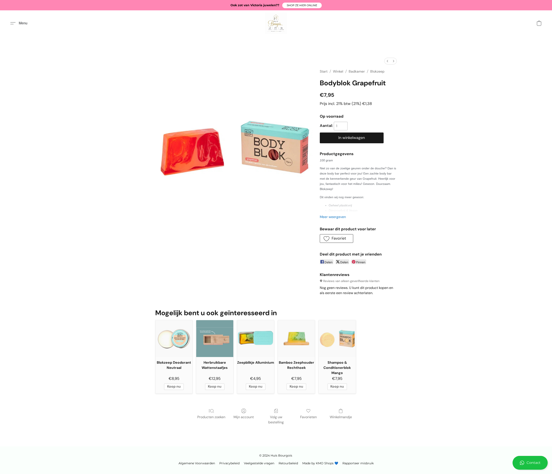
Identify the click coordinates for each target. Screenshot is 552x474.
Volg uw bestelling (276, 419)
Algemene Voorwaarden (197, 463)
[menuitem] (387, 61)
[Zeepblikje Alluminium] (255, 338)
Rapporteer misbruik (358, 463)
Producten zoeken (211, 417)
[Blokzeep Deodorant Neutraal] (173, 338)
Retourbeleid (288, 463)
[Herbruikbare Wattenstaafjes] (214, 338)
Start (324, 71)
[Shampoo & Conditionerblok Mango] (337, 338)
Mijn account (244, 417)
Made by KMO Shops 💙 (320, 463)
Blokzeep (377, 71)
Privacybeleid (229, 463)
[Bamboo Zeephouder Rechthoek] (296, 338)
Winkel (338, 71)
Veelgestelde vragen (259, 463)
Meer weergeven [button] (333, 217)
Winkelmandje (341, 417)
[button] (302, 5)
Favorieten (308, 417)
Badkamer (357, 71)
